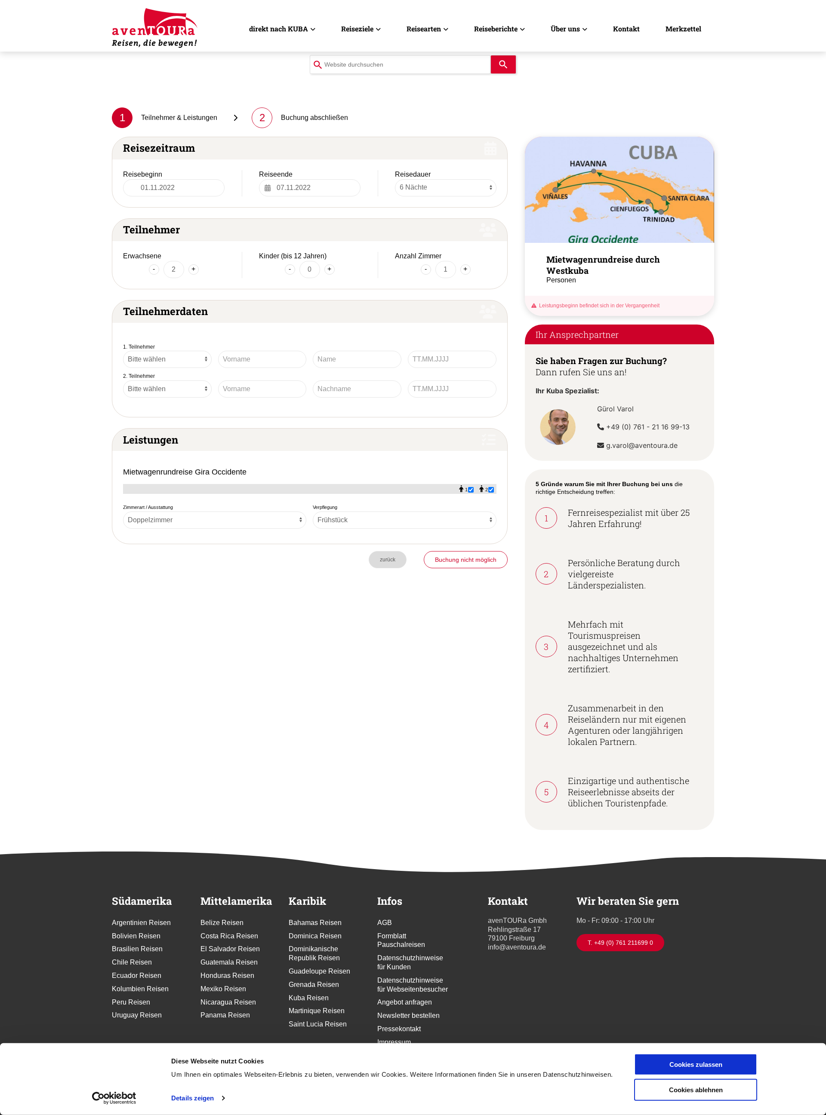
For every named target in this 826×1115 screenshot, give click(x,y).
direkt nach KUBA (278, 28)
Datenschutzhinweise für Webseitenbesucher (412, 985)
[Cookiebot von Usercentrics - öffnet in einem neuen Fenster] (114, 1098)
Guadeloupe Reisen (319, 971)
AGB (384, 922)
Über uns (565, 28)
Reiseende (276, 174)
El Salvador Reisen (230, 949)
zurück (387, 560)
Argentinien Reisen (141, 922)
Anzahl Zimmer (418, 256)
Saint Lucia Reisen (318, 1024)
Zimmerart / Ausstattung (148, 507)
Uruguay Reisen (137, 1015)
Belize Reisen (221, 922)
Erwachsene (142, 256)
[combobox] (400, 64)
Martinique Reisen (317, 1010)
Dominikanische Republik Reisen (314, 953)
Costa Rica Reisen (229, 936)
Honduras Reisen (227, 975)
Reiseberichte (496, 28)
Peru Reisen (131, 1002)
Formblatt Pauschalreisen (401, 940)
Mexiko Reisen (223, 988)
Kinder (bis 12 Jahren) (293, 256)
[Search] (503, 64)
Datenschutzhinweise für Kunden (410, 962)
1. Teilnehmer (139, 347)
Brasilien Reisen (137, 949)
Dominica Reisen (315, 936)
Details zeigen (192, 1098)
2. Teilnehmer (139, 376)
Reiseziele (357, 28)
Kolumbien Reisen (140, 988)
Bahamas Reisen (315, 922)
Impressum (394, 1042)
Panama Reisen (225, 1015)
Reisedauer (413, 174)
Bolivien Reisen (136, 936)
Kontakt (626, 28)
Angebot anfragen (404, 1002)
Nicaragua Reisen (228, 1002)
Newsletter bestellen (408, 1015)
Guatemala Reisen (229, 962)
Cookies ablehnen (696, 1089)
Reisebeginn (142, 174)
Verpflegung (325, 507)
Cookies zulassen (695, 1064)
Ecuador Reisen (136, 975)
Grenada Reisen (314, 984)
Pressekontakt (399, 1028)
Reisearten (424, 28)
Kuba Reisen (309, 998)
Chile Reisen (132, 962)
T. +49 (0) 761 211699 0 (620, 942)
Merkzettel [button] (683, 28)
